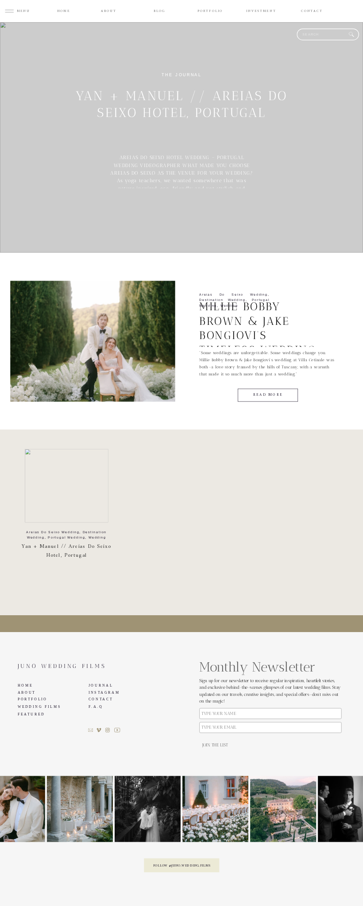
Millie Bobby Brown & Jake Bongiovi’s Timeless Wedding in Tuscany (257, 335)
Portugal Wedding (66, 537)
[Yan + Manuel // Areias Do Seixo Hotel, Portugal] (66, 486)
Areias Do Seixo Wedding (233, 295)
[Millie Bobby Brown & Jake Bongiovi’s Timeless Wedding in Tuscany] (92, 341)
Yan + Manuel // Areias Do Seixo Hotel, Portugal (66, 551)
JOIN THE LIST (215, 745)
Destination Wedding (222, 300)
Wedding (229, 305)
